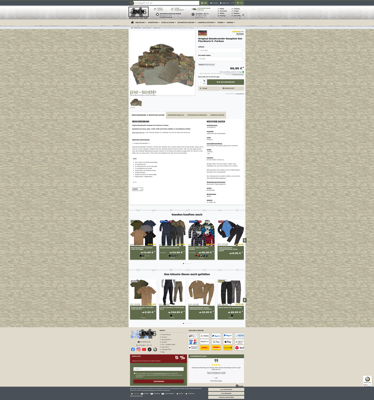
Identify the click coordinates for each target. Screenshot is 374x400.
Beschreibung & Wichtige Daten (148, 115)
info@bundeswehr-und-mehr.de (170, 14)
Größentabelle (176, 115)
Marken (230, 22)
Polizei (222, 13)
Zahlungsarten (166, 339)
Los (205, 3)
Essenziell (136, 393)
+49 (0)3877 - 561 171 (145, 345)
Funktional (191, 393)
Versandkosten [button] (240, 93)
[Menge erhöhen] (204, 80)
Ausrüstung (153, 22)
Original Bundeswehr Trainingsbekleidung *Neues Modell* (228, 249)
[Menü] (371, 377)
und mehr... (237, 16)
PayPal (181, 393)
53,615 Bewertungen (216, 381)
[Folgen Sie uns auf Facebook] (133, 349)
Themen (220, 22)
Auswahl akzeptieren (226, 397)
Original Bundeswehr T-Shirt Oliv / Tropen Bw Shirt (142, 308)
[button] (239, 2)
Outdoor (236, 13)
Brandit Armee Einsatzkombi (170, 248)
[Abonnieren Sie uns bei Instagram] (138, 349)
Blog (163, 352)
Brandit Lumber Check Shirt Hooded (198, 248)
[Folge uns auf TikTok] (149, 349)
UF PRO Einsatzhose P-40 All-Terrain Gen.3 (172, 308)
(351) (242, 31)
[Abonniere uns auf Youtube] (144, 349)
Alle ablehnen (226, 393)
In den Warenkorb (226, 82)
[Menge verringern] (204, 83)
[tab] (148, 115)
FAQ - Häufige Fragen (168, 344)
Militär (222, 9)
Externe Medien (169, 393)
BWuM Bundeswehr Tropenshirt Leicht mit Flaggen (141, 248)
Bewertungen (217, 115)
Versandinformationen (238, 74)
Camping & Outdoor (206, 22)
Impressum (166, 390)
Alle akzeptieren (226, 389)
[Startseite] (139, 13)
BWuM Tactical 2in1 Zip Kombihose (230, 307)
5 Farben (143, 258)
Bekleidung (140, 22)
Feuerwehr (223, 11)
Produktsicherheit (197, 115)
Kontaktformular (166, 17)
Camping (237, 9)
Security (222, 16)
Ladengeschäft (166, 349)
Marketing (157, 393)
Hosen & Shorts (146, 28)
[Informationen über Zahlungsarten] (193, 335)
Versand (164, 337)
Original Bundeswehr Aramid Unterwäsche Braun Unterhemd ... (200, 308)
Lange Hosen (157, 28)
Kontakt (164, 342)
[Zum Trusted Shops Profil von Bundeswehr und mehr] (155, 349)
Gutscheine (165, 347)
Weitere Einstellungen (136, 396)
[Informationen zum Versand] (204, 347)
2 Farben (143, 317)
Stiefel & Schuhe (167, 22)
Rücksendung (166, 334)
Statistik (146, 393)
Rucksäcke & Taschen (186, 22)
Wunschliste (229, 88)
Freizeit (236, 11)
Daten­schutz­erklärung (148, 390)
